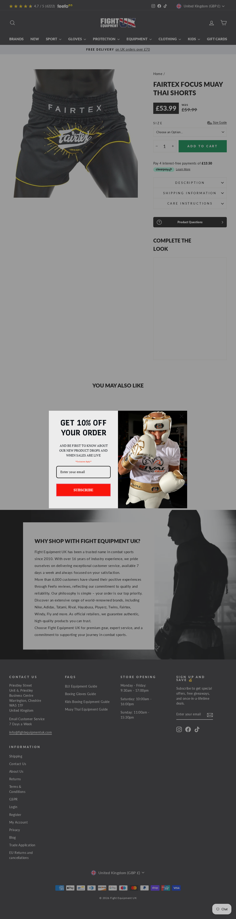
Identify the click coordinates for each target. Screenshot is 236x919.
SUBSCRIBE (83, 489)
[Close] (181, 416)
